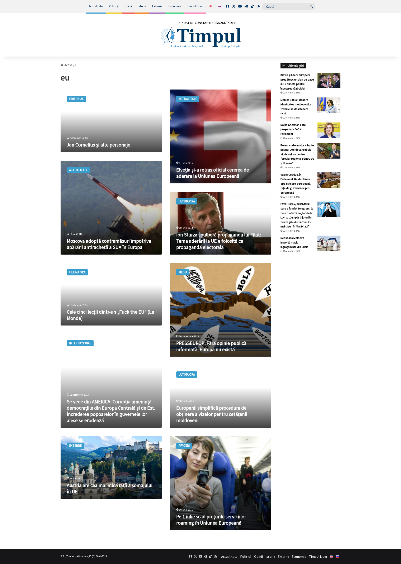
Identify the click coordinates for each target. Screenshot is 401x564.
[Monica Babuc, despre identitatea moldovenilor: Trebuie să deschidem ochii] (328, 105)
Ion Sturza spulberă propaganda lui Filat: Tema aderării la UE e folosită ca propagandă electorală (218, 240)
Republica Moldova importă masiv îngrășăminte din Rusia (294, 242)
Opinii (128, 6)
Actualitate (96, 6)
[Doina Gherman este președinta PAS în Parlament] (328, 130)
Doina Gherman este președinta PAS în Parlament (293, 129)
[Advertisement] (310, 326)
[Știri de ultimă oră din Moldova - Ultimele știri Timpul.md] (201, 34)
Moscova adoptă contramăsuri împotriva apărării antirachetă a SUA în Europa (109, 244)
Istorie (142, 6)
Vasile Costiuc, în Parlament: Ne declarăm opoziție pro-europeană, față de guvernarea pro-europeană (295, 183)
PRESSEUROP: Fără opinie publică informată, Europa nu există (211, 346)
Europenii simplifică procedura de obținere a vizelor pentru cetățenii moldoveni (211, 414)
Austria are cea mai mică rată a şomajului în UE (109, 488)
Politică (114, 6)
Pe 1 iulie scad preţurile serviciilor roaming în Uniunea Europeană (211, 519)
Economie (174, 6)
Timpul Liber (195, 6)
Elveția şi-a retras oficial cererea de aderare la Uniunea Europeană (212, 173)
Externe (157, 6)
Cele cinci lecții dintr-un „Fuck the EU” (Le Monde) (110, 315)
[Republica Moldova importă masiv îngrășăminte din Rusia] (328, 243)
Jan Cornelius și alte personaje (98, 144)
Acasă (68, 65)
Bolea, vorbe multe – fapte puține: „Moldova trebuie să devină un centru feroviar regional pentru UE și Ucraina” (297, 154)
